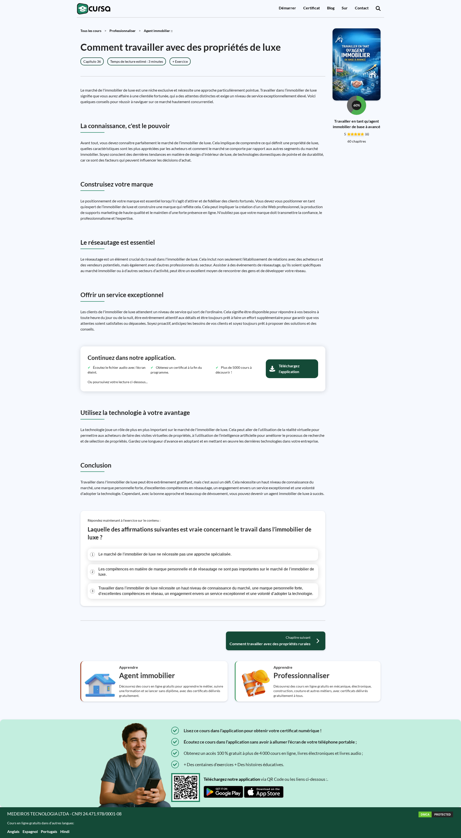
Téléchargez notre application (232, 779)
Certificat (311, 8)
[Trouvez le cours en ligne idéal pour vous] (378, 8)
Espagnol (30, 831)
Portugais (49, 831)
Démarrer (287, 8)
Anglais (13, 831)
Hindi (64, 831)
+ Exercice (180, 61)
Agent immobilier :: (158, 31)
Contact (362, 8)
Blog (330, 8)
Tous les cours (90, 31)
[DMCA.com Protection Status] (436, 822)
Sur (345, 8)
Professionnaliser (122, 31)
